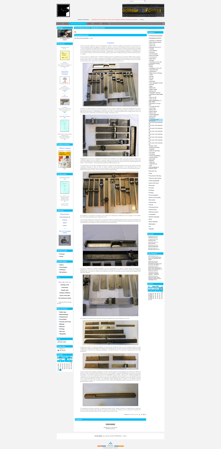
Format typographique (154, 155)
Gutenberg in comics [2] (155, 62)
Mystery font (152, 91)
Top (111, 443)
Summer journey (153, 157)
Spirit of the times (154, 183)
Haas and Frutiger (153, 55)
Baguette (151, 160)
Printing (151, 192)
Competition (152, 214)
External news (153, 209)
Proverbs (151, 188)
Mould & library (153, 111)
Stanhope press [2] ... (153, 237)
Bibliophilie (152, 224)
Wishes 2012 (152, 116)
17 (151, 296)
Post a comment (110, 424)
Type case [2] (152, 97)
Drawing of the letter (154, 147)
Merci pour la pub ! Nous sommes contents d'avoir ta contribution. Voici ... (154, 278)
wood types (152, 81)
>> (161, 288)
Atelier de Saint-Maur (154, 150)
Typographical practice (155, 38)
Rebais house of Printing (155, 73)
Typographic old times (154, 92)
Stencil (64, 222)
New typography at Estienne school (154, 167)
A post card (152, 44)
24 (151, 298)
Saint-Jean (152, 162)
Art (150, 226)
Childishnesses (153, 164)
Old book (151, 84)
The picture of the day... (155, 175)
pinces (97, 47)
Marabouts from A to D (155, 47)
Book (150, 219)
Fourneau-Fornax (153, 207)
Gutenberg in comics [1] (155, 68)
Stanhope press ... (152, 240)
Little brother (152, 108)
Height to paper (153, 89)
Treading (151, 49)
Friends (151, 204)
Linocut (65, 225)
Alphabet (151, 229)
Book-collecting (153, 221)
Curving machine (153, 53)
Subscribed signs (153, 69)
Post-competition (153, 195)
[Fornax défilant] (143, 16)
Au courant (152, 152)
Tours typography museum (156, 83)
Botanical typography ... (153, 246)
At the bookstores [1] (64, 217)
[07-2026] (149, 286)
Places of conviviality (154, 197)
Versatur (151, 76)
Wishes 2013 (152, 113)
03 (151, 293)
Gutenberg (152, 154)
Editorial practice (153, 212)
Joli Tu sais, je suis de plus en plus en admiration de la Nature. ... (154, 258)
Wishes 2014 (152, 109)
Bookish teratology (154, 216)
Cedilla (151, 74)
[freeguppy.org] (101, 446)
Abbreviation (152, 87)
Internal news (152, 202)
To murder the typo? (154, 106)
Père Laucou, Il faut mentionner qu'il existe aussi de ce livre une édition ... (155, 264)
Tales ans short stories (155, 178)
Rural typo (152, 185)
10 (151, 295)
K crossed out (152, 57)
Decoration (152, 118)
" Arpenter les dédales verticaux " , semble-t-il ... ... (154, 274)
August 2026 (155, 286)
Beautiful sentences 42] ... (154, 249)
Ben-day (151, 78)
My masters (152, 200)
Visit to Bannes (153, 50)
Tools (150, 173)
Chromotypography (154, 114)
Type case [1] (152, 99)
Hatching (151, 60)
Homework (152, 52)
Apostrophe (152, 159)
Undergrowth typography (155, 35)
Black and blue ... (152, 243)
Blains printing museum (155, 42)
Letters (151, 79)
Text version (62, 350)
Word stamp (152, 58)
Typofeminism (152, 71)
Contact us (62, 348)
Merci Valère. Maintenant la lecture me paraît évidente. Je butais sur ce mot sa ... (155, 269)
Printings (151, 190)
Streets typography (154, 180)
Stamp (151, 66)
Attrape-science (153, 146)
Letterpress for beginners (155, 40)
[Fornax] (63, 16)
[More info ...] (119, 446)
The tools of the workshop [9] (154, 120)
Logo (150, 165)
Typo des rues (153, 171)
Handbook (151, 149)
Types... (151, 86)
